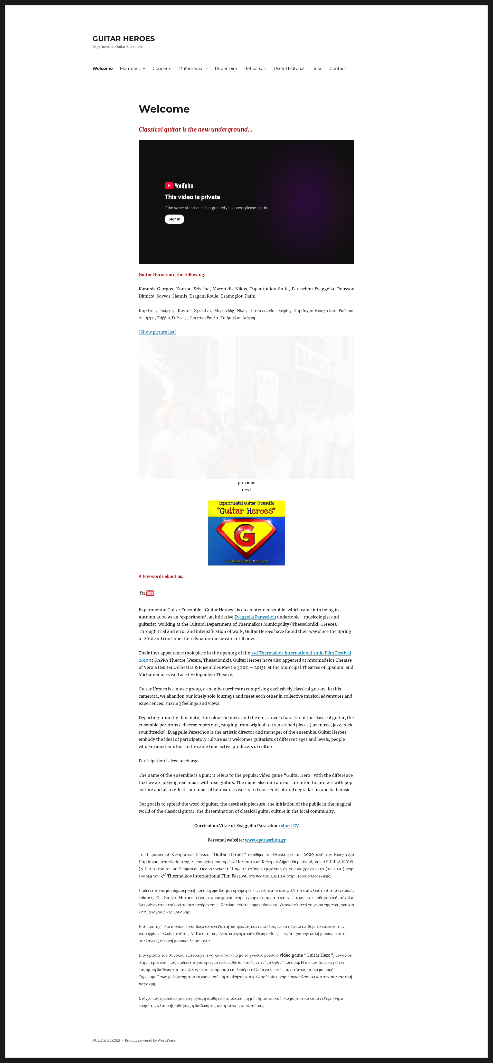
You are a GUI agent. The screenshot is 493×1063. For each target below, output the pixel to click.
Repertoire (226, 68)
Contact (337, 68)
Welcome (102, 68)
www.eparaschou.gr (265, 840)
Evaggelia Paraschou (255, 617)
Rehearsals (255, 68)
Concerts (162, 68)
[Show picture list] (157, 332)
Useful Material (289, 68)
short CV (290, 825)
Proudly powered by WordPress (150, 1040)
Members (130, 68)
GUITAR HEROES (123, 38)
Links (316, 68)
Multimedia (190, 68)
